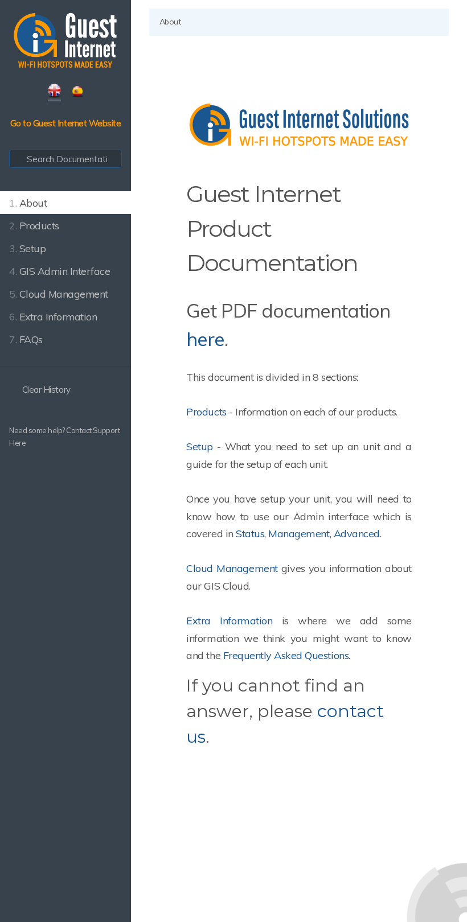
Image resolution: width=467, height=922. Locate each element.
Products (206, 411)
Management (298, 533)
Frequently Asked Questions (286, 655)
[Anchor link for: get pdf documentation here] (237, 337)
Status (250, 533)
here (205, 339)
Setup (199, 446)
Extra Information (229, 620)
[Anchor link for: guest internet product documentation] (368, 261)
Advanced (357, 533)
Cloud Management (233, 568)
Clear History (45, 389)
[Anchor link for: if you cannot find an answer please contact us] (218, 735)
